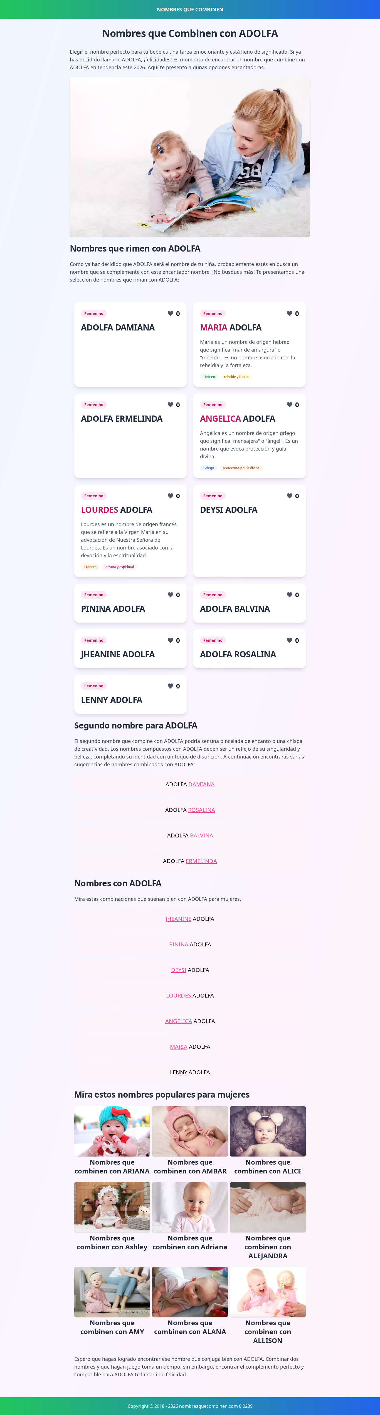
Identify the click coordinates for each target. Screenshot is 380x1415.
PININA (178, 944)
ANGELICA (220, 418)
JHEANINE (178, 918)
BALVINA (201, 835)
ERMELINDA (201, 861)
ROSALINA (201, 810)
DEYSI (178, 970)
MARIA (213, 327)
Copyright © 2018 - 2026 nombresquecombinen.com (183, 1406)
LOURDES (99, 509)
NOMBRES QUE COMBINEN (190, 9)
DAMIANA (201, 784)
